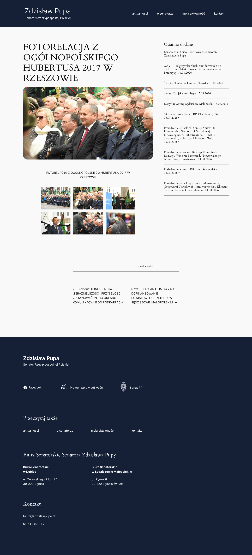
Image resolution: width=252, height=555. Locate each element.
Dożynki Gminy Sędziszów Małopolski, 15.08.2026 (196, 104)
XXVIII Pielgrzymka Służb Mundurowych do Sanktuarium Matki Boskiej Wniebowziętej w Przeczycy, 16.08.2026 (192, 69)
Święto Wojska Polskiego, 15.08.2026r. (188, 93)
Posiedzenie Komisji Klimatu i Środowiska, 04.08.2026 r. (190, 171)
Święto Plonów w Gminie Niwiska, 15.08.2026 (193, 83)
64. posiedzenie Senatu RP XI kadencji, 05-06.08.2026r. (191, 116)
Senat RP (136, 387)
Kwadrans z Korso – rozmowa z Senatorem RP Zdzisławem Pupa (193, 53)
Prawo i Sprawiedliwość (86, 387)
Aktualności (146, 266)
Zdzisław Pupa (48, 11)
